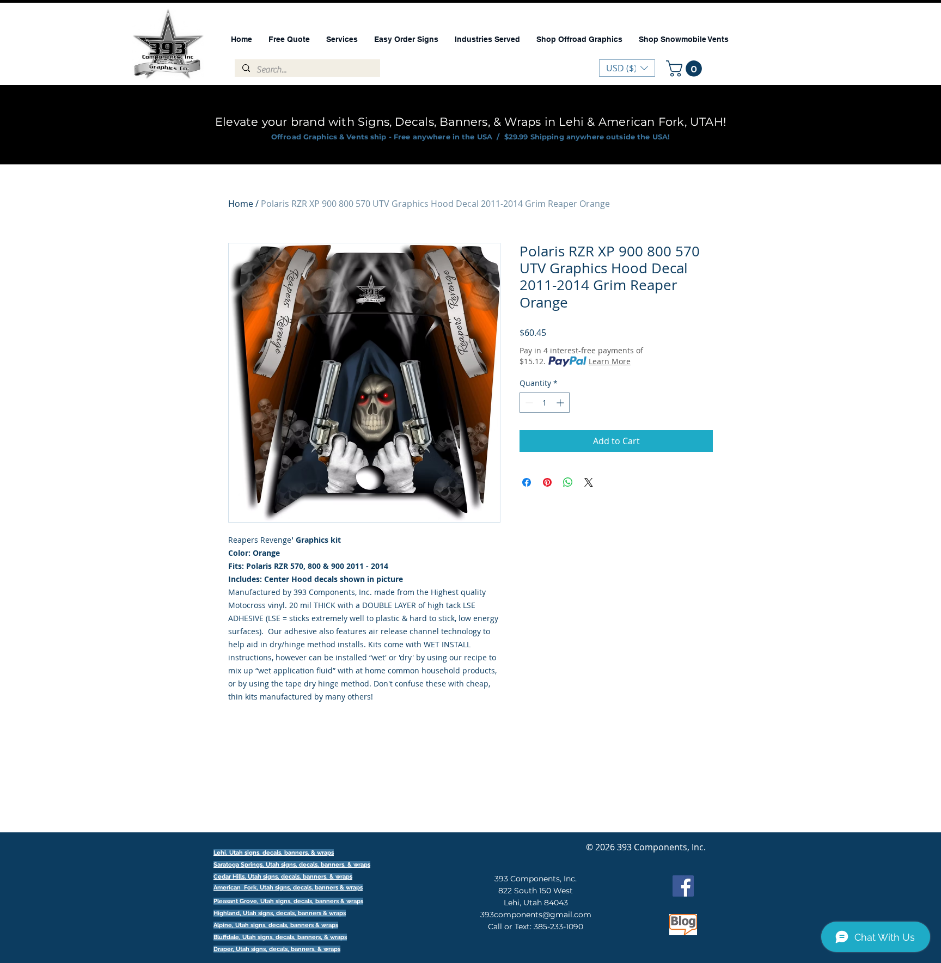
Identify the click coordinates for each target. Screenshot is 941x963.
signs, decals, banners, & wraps (325, 864)
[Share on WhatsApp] (568, 482)
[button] (686, 68)
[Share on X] (588, 482)
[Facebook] (683, 886)
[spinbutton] (544, 402)
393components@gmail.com (535, 914)
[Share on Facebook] (526, 482)
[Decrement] (528, 402)
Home (240, 204)
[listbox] (627, 68)
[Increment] (561, 402)
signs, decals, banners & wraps (319, 887)
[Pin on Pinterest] (547, 482)
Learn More (610, 361)
